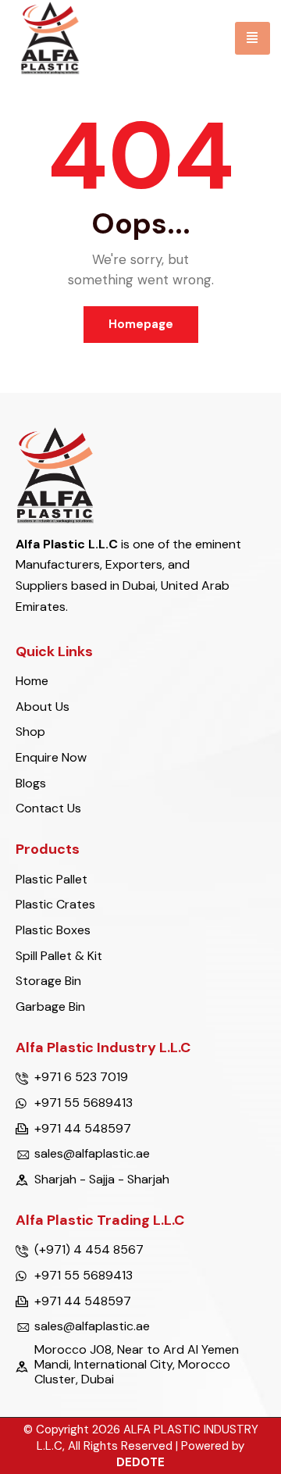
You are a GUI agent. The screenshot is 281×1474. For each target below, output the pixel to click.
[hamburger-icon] (252, 38)
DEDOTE (140, 1462)
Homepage (140, 324)
